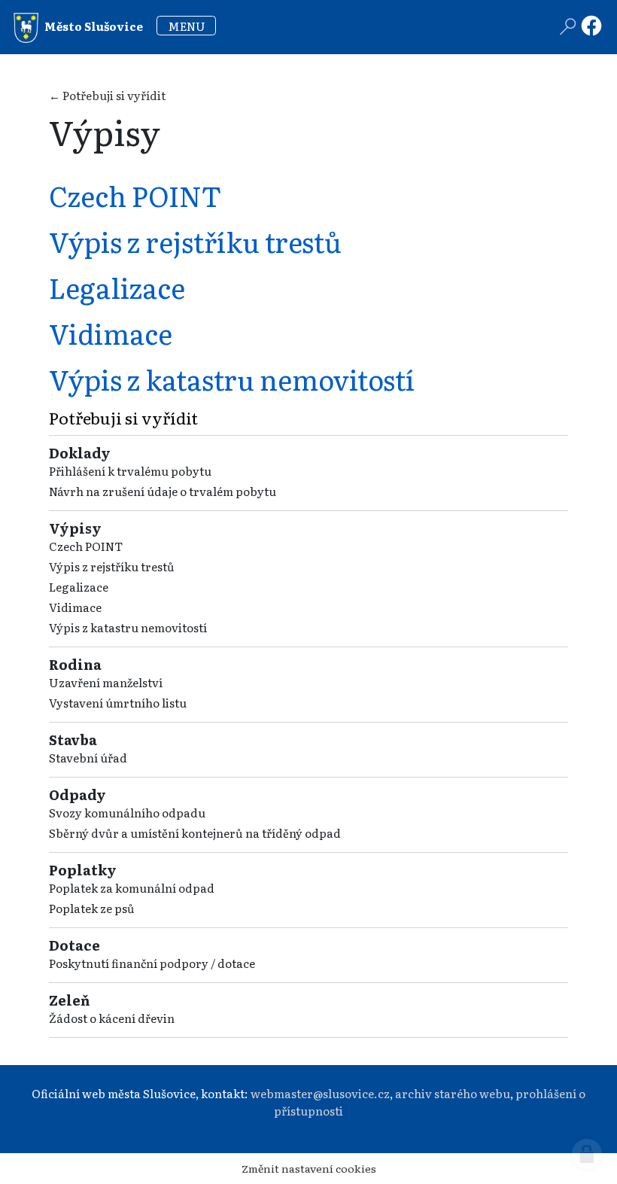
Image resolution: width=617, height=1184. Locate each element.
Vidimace (75, 607)
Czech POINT (86, 546)
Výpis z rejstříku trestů (112, 566)
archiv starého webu (452, 1093)
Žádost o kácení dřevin (112, 1018)
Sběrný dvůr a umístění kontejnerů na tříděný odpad (195, 833)
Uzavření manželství (106, 682)
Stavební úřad (88, 757)
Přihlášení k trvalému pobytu (130, 470)
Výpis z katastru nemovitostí (128, 627)
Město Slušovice (92, 26)
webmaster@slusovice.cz (320, 1093)
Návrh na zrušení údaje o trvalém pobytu (162, 491)
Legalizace (78, 586)
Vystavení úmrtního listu (118, 702)
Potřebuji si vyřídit (123, 418)
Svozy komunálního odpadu (127, 812)
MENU (186, 26)
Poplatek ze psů (92, 908)
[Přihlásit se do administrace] (587, 1154)
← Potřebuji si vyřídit (107, 95)
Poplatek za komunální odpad (131, 887)
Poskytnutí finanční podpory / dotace (152, 963)
